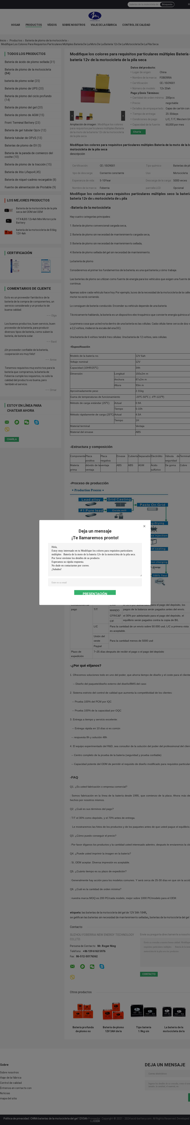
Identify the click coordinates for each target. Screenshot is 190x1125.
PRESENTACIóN (95, 593)
